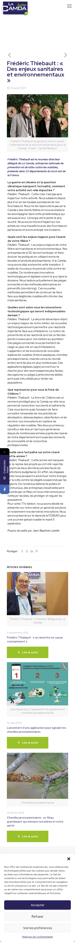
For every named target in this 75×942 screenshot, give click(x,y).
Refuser (37, 916)
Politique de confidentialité (37, 936)
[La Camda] (15, 6)
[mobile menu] (69, 6)
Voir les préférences (37, 928)
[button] (69, 859)
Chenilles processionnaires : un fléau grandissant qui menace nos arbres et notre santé (35, 821)
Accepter (37, 905)
